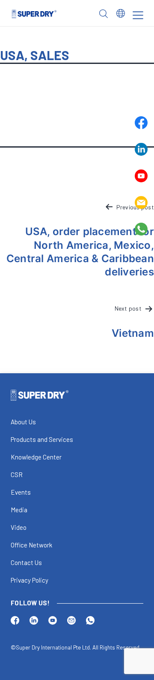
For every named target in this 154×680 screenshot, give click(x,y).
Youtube (141, 175)
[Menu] (138, 15)
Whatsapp (141, 229)
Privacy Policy (29, 580)
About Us (23, 422)
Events (21, 492)
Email (141, 202)
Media (19, 510)
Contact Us (26, 562)
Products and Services (42, 439)
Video (19, 527)
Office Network (31, 545)
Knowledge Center (36, 457)
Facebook (141, 122)
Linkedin (141, 149)
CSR (17, 474)
